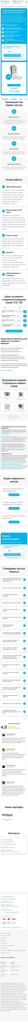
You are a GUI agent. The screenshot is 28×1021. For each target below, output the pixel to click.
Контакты (3, 938)
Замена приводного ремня (7, 461)
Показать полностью (6, 370)
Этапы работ (14, 99)
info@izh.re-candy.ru (9, 847)
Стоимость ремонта (6, 933)
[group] (7, 816)
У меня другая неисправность (14, 331)
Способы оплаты (5, 952)
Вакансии (3, 940)
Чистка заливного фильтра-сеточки (18, 465)
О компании (4, 943)
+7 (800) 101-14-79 (17, 1)
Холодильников (15, 970)
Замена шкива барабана (20, 461)
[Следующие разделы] (27, 99)
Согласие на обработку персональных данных (13, 950)
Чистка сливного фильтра (12, 464)
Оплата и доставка (6, 935)
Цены (21, 99)
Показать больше (14, 417)
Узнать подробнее (14, 494)
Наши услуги (4, 948)
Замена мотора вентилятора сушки (14, 468)
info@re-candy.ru (8, 902)
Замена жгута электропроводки (8, 462)
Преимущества (5, 99)
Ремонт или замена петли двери (8, 467)
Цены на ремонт (14, 85)
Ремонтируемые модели (7, 945)
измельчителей (15, 974)
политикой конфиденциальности (14, 558)
